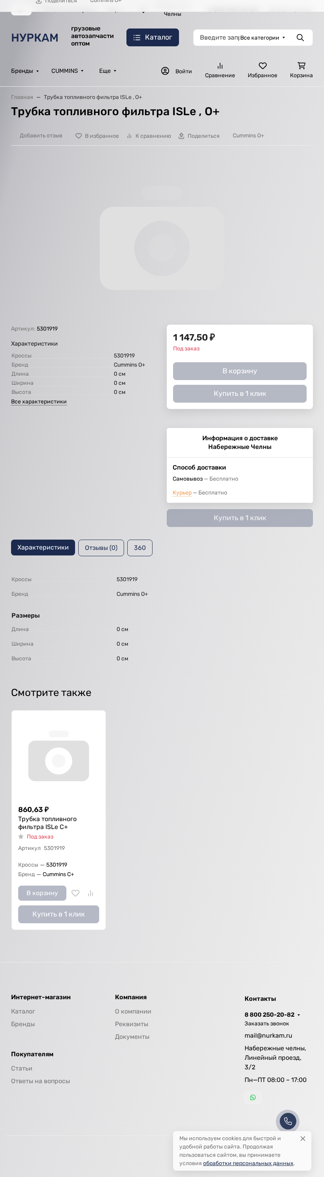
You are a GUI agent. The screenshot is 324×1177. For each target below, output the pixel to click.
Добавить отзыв (41, 135)
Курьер (182, 492)
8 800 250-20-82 (269, 1014)
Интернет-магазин (41, 997)
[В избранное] (75, 893)
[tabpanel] (162, 619)
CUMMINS (64, 70)
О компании (133, 1011)
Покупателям (32, 1054)
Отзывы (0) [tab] (101, 547)
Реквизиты (131, 1024)
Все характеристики (39, 401)
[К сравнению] (90, 893)
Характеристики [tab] (43, 547)
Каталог (23, 1011)
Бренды (22, 70)
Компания (131, 997)
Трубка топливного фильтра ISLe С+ (47, 823)
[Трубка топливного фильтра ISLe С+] (58, 757)
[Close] (303, 1138)
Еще (105, 70)
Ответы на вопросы (40, 1081)
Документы (132, 1036)
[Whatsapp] (253, 1097)
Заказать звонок (267, 1023)
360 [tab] (140, 547)
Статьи (21, 1068)
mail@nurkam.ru (268, 1035)
